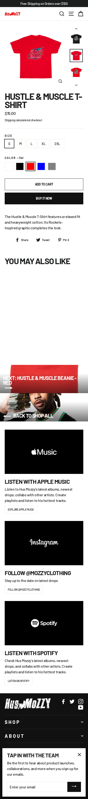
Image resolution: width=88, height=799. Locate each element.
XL (44, 143)
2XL (57, 143)
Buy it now (44, 198)
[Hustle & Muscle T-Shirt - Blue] (22, 342)
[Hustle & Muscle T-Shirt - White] (7, 342)
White (9, 166)
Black (19, 166)
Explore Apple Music (21, 509)
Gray (51, 166)
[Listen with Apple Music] (44, 452)
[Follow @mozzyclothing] (44, 543)
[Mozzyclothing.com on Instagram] (80, 701)
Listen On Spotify (19, 680)
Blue (41, 166)
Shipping (10, 120)
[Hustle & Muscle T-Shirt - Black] (12, 342)
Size (9, 135)
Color (14, 157)
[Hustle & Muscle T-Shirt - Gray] (28, 342)
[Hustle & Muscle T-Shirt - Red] (17, 342)
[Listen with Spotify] (44, 623)
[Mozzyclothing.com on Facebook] (63, 701)
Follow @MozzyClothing (24, 589)
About (15, 736)
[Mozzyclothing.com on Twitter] (72, 701)
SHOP (12, 722)
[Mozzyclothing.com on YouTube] (80, 707)
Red (30, 166)
